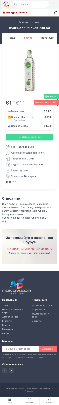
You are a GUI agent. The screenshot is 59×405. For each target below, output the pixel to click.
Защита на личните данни (41, 315)
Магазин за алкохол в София (12, 311)
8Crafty (48, 389)
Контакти (7, 321)
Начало (25, 22)
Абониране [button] (47, 349)
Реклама (6, 333)
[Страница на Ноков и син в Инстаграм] (11, 370)
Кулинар (36, 22)
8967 (12, 182)
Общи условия (38, 309)
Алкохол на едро (10, 317)
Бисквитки (37, 321)
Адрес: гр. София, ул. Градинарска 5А (29, 253)
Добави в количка (31, 137)
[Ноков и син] (16, 286)
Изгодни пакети (16, 12)
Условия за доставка (42, 305)
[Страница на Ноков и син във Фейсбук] (4, 370)
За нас (5, 305)
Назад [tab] (11, 37)
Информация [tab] (47, 37)
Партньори (7, 329)
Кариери (6, 325)
